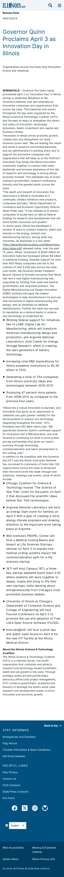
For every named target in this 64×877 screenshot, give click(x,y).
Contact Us (9, 778)
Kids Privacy (10, 772)
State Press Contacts (15, 791)
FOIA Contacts (11, 785)
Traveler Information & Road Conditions (26, 749)
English (15, 825)
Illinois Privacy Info (43, 859)
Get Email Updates (14, 756)
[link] (14, 808)
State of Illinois (42, 868)
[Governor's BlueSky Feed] (45, 808)
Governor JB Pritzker (14, 868)
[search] (50, 5)
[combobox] (17, 825)
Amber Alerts (10, 859)
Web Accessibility (13, 847)
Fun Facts (9, 798)
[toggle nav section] (59, 6)
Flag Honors (10, 743)
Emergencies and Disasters (19, 736)
